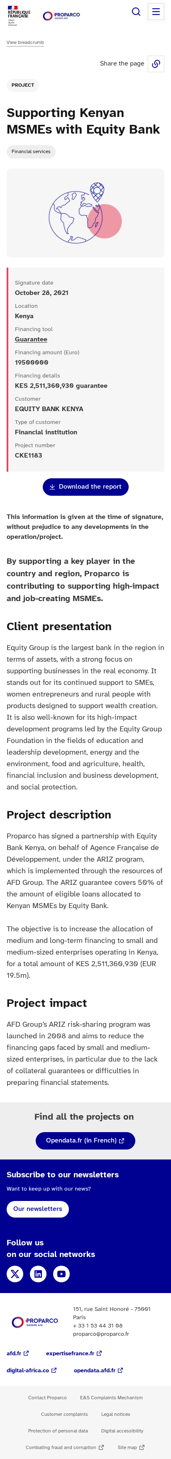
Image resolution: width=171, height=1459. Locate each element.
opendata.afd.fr (94, 1371)
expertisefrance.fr (70, 1354)
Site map (127, 1447)
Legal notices (115, 1414)
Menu (156, 11)
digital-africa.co (28, 1371)
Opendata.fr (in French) (81, 1140)
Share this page (156, 64)
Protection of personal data (58, 1431)
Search (136, 11)
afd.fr (14, 1354)
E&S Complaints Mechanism (111, 1398)
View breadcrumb (25, 42)
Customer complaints (64, 1414)
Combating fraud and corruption (61, 1447)
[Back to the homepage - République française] (61, 16)
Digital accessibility (122, 1431)
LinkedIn (38, 1274)
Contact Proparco (47, 1398)
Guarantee (31, 339)
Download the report (90, 486)
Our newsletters (37, 1209)
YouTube (61, 1274)
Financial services (31, 151)
